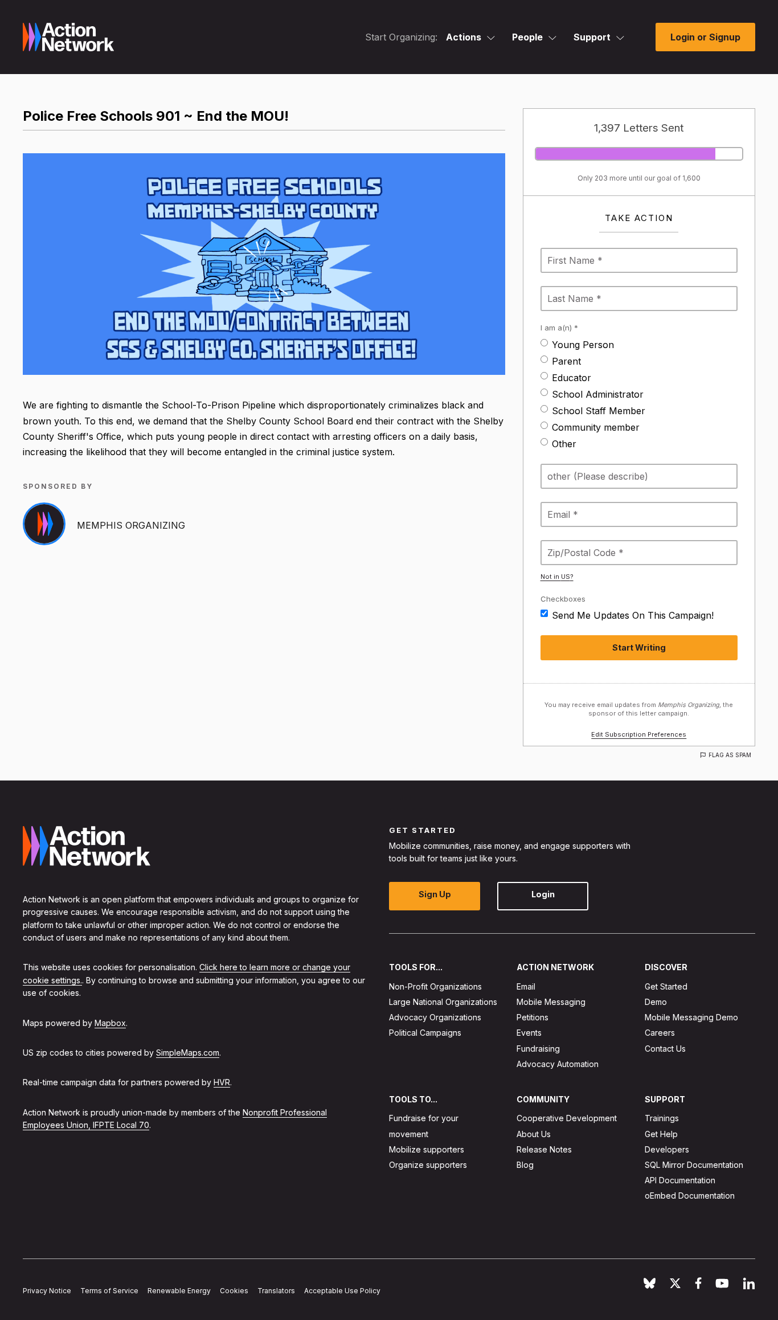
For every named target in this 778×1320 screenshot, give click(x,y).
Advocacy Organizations (435, 1017)
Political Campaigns (425, 1033)
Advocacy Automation (558, 1064)
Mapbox (110, 1023)
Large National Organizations (443, 1002)
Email (526, 986)
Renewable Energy (179, 1290)
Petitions (532, 1017)
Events (529, 1033)
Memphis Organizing (131, 525)
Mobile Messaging (551, 1002)
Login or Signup (705, 37)
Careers (660, 1033)
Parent (566, 361)
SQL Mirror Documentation (694, 1165)
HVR (222, 1083)
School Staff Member (598, 410)
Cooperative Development (567, 1118)
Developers (667, 1149)
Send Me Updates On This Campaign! (633, 615)
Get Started (666, 986)
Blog (525, 1165)
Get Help (661, 1134)
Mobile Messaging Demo (691, 1017)
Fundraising (538, 1048)
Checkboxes (562, 598)
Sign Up (435, 895)
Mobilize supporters (426, 1149)
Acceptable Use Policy (342, 1290)
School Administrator (598, 394)
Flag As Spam (730, 754)
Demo (656, 1002)
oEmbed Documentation (690, 1196)
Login (543, 895)
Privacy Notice (47, 1290)
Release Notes (544, 1149)
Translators (276, 1290)
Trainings (662, 1118)
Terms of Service (109, 1290)
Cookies (234, 1290)
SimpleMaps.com (187, 1052)
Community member (596, 427)
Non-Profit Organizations (435, 986)
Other (564, 443)
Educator (571, 377)
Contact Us (665, 1048)
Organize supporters (428, 1165)
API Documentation (680, 1180)
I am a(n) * (559, 327)
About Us (534, 1134)
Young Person (583, 344)
